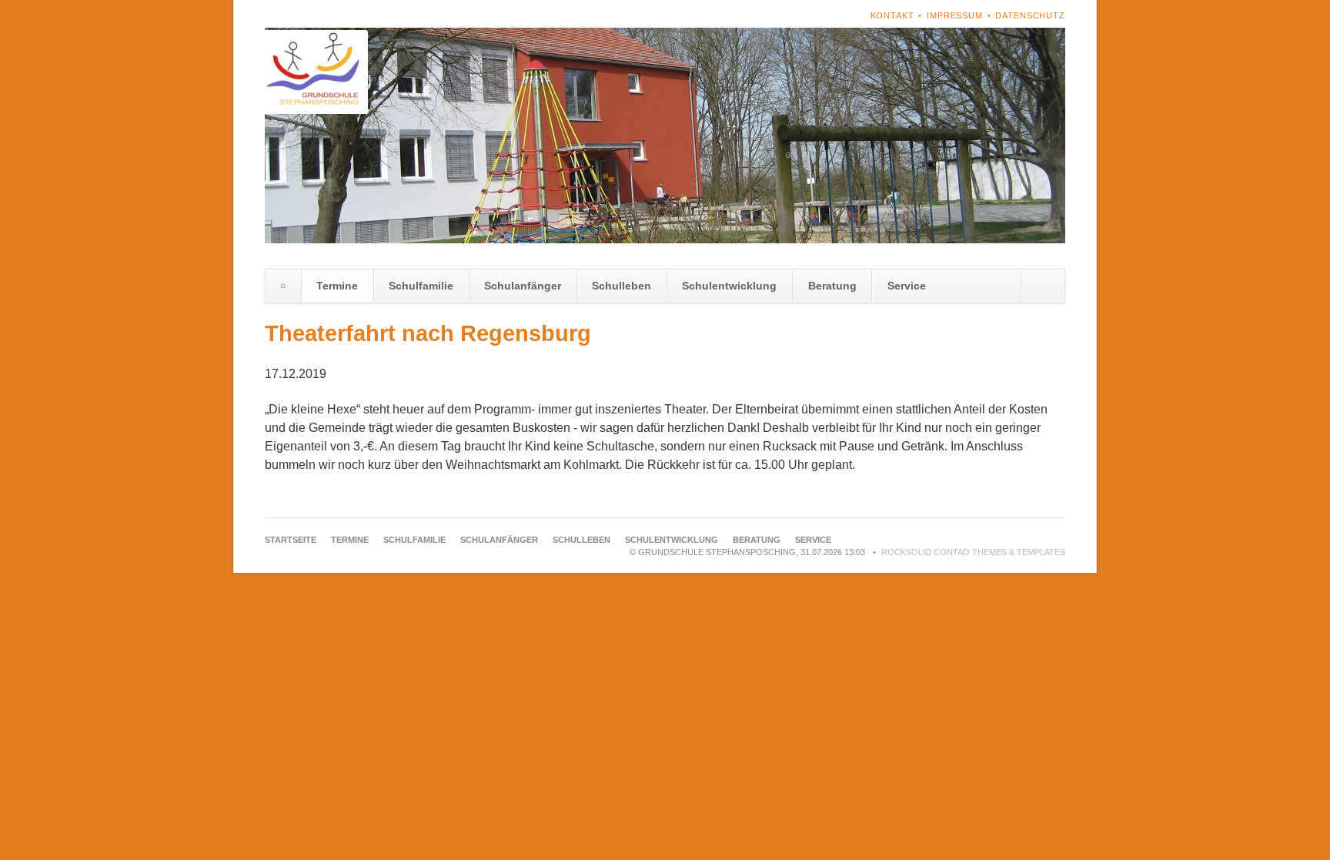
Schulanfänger (522, 285)
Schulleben (621, 285)
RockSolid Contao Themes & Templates (973, 552)
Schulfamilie (421, 285)
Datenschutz (1030, 15)
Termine (337, 285)
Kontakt (892, 15)
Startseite (283, 286)
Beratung (832, 285)
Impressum (955, 15)
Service (906, 285)
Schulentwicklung (729, 285)
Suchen (1042, 286)
